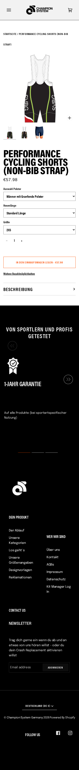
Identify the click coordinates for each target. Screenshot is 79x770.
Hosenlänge (9, 205)
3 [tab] (49, 453)
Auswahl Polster (12, 189)
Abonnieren (55, 667)
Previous (11, 346)
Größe (6, 222)
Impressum (55, 572)
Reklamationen (20, 577)
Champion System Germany (25, 717)
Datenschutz (56, 579)
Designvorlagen (20, 570)
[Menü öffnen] (13, 10)
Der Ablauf (16, 530)
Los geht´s (17, 550)
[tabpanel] (38, 388)
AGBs (50, 564)
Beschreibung (18, 289)
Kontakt (53, 557)
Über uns (53, 550)
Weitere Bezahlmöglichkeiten (19, 273)
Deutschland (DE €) (37, 706)
